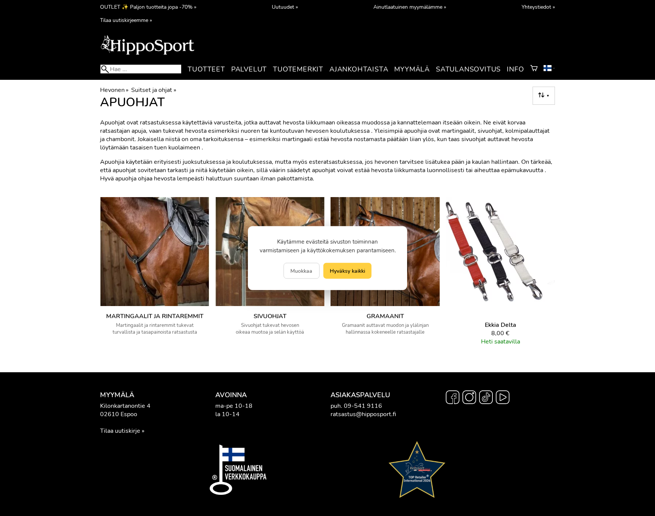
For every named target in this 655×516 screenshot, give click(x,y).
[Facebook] (452, 398)
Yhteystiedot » (538, 7)
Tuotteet (206, 69)
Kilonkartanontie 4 (125, 406)
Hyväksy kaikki (347, 270)
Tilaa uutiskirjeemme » (126, 20)
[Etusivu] (147, 54)
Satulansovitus (468, 69)
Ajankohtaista (358, 69)
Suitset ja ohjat (153, 90)
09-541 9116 (363, 406)
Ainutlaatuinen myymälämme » (409, 7)
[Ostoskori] (533, 69)
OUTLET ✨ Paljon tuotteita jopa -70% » (148, 7)
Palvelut (249, 69)
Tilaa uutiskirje (120, 431)
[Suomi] (549, 69)
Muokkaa (301, 270)
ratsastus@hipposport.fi (363, 414)
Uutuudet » (285, 7)
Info (515, 69)
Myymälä (412, 69)
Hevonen (114, 90)
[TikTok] (486, 398)
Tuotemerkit (298, 69)
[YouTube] (502, 398)
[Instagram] (469, 398)
